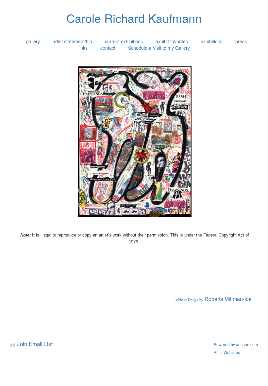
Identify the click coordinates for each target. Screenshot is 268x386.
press (241, 41)
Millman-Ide (237, 299)
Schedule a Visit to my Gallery (159, 47)
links (83, 47)
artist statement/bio (72, 41)
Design (192, 300)
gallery (33, 41)
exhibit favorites (172, 41)
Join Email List (35, 344)
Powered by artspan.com (236, 344)
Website (181, 300)
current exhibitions (124, 41)
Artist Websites (227, 352)
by (200, 300)
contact (107, 47)
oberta (216, 299)
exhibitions (212, 41)
